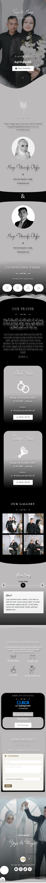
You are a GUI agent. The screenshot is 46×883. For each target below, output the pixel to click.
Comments (13, 756)
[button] (23, 417)
